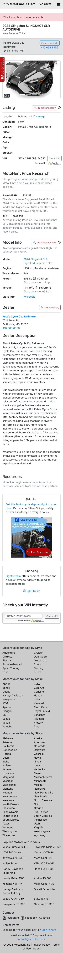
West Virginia (42, 831)
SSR (4, 714)
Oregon (38, 808)
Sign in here (49, 929)
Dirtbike (7, 656)
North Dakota (10, 804)
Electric (7, 660)
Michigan (7, 780)
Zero (37, 726)
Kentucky (39, 769)
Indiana (6, 765)
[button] (6, 79)
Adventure (8, 652)
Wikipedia (29, 296)
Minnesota (40, 780)
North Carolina (43, 800)
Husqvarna (9, 699)
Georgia (39, 753)
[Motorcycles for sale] (27, 3)
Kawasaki (39, 703)
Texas (6, 823)
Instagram (13, 917)
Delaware (39, 749)
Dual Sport (40, 656)
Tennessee (40, 819)
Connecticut (9, 749)
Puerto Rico (41, 811)
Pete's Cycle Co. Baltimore (19, 316)
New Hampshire (43, 792)
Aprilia (6, 683)
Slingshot (39, 714)
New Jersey (9, 796)
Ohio (37, 804)
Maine (37, 773)
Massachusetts (43, 777)
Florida (6, 753)
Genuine (39, 691)
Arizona (7, 742)
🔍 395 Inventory (50, 307)
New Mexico (41, 796)
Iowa (37, 765)
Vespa (6, 722)
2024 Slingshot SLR (35, 259)
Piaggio (7, 711)
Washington (9, 831)
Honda (38, 695)
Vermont (7, 827)
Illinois (38, 761)
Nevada (7, 792)
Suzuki (6, 718)
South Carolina (43, 815)
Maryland (8, 777)
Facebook (31, 917)
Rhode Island (10, 815)
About (37, 948)
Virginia (38, 827)
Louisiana (8, 773)
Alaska (38, 738)
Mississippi (9, 784)
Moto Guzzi (41, 707)
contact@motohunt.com (31, 939)
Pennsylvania (10, 811)
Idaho (5, 761)
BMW (37, 683)
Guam (6, 757)
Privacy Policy (41, 944)
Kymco (6, 707)
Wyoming (39, 835)
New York (8, 800)
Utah (37, 823)
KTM (5, 703)
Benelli (6, 687)
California (8, 746)
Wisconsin (8, 835)
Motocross (40, 660)
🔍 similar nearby (45, 107)
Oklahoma (8, 808)
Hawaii (38, 757)
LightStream (13, 576)
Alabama (7, 738)
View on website (49, 43)
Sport (37, 664)
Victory (38, 722)
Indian (37, 699)
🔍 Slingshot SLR (44, 242)
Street (37, 672)
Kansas (6, 769)
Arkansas (39, 742)
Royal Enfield (42, 711)
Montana (7, 788)
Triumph (39, 718)
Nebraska (40, 788)
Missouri (39, 784)
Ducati (6, 691)
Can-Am (39, 687)
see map (40, 116)
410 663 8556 (49, 47)
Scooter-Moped (12, 664)
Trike (5, 672)
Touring (38, 668)
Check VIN (54, 158)
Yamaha (7, 726)
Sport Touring (10, 668)
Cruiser (38, 652)
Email (46, 917)
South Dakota (10, 819)
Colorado (39, 746)
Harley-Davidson (12, 695)
